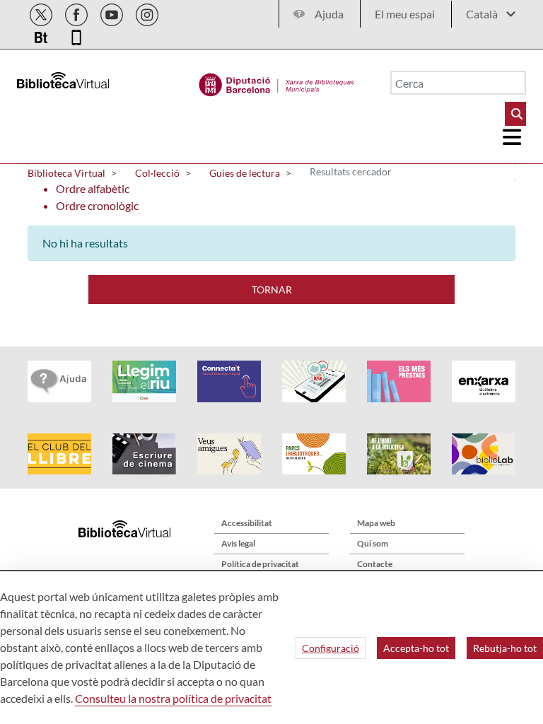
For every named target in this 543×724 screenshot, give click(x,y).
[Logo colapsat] (512, 137)
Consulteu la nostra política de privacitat (173, 698)
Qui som (372, 543)
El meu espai (405, 14)
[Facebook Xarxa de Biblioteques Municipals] (77, 12)
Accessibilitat (246, 523)
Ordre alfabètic (92, 188)
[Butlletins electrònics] (42, 35)
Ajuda (329, 14)
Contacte (374, 564)
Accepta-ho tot (416, 648)
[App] (76, 35)
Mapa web (376, 523)
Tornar (272, 290)
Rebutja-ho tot (505, 648)
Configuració (330, 648)
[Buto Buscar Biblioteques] (515, 114)
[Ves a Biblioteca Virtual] (276, 81)
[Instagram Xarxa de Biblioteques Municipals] (147, 12)
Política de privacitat (260, 564)
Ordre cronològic (97, 205)
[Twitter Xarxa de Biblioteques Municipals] (42, 12)
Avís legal (238, 543)
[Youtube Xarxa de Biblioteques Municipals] (112, 12)
